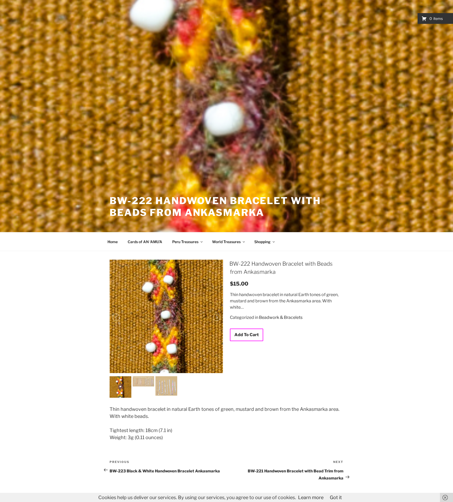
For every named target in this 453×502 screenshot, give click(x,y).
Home (112, 241)
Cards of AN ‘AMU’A (145, 241)
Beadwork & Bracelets (281, 317)
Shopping (262, 241)
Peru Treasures (185, 241)
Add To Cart (246, 334)
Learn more (310, 497)
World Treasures (226, 241)
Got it (336, 497)
